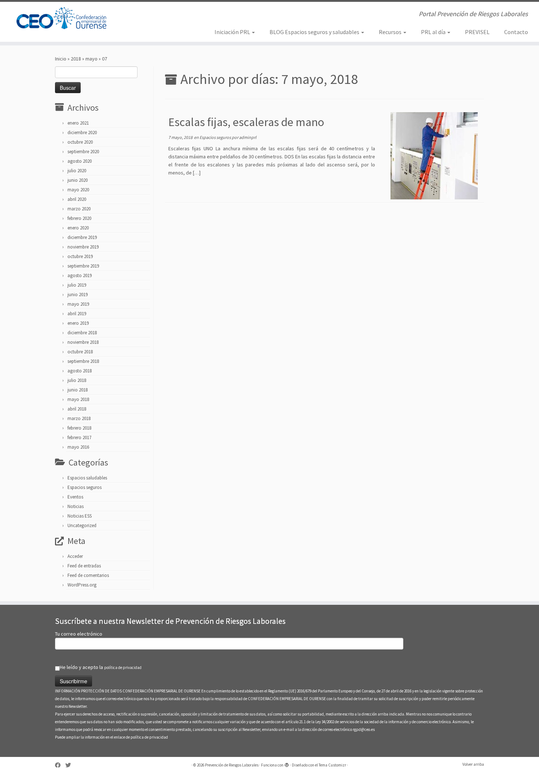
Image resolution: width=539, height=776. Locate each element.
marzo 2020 (79, 209)
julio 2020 (76, 171)
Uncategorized (81, 525)
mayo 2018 (78, 399)
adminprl (247, 137)
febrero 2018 (79, 428)
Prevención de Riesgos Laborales (231, 765)
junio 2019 (77, 294)
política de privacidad (123, 667)
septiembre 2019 (83, 266)
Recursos (391, 32)
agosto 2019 (79, 275)
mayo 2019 (78, 304)
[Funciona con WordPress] (286, 763)
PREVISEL (477, 32)
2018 (76, 58)
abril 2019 (76, 313)
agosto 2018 (79, 371)
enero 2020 (78, 228)
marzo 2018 (79, 418)
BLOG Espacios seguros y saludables (315, 32)
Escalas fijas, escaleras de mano (246, 122)
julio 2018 (76, 380)
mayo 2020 (78, 190)
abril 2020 (76, 199)
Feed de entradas (84, 566)
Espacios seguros (84, 487)
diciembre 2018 (82, 333)
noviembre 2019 (83, 247)
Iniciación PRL (232, 32)
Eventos (75, 497)
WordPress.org (81, 585)
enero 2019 (78, 323)
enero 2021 (78, 123)
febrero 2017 (79, 437)
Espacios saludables (87, 478)
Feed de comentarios (88, 575)
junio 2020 (77, 180)
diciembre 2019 (82, 237)
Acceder (75, 556)
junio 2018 (77, 390)
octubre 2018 (80, 352)
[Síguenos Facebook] (60, 765)
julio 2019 (76, 285)
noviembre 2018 (83, 342)
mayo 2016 (78, 447)
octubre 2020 (80, 142)
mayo (91, 58)
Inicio (60, 58)
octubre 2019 (80, 256)
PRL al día (434, 32)
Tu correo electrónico (78, 633)
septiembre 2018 (83, 361)
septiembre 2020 (83, 151)
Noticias (75, 506)
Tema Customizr (332, 765)
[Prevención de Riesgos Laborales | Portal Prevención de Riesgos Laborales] (62, 18)
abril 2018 (76, 409)
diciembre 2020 (82, 132)
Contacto (516, 32)
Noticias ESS (79, 516)
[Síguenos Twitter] (70, 765)
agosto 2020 (79, 161)
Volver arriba (473, 764)
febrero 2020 (79, 218)
